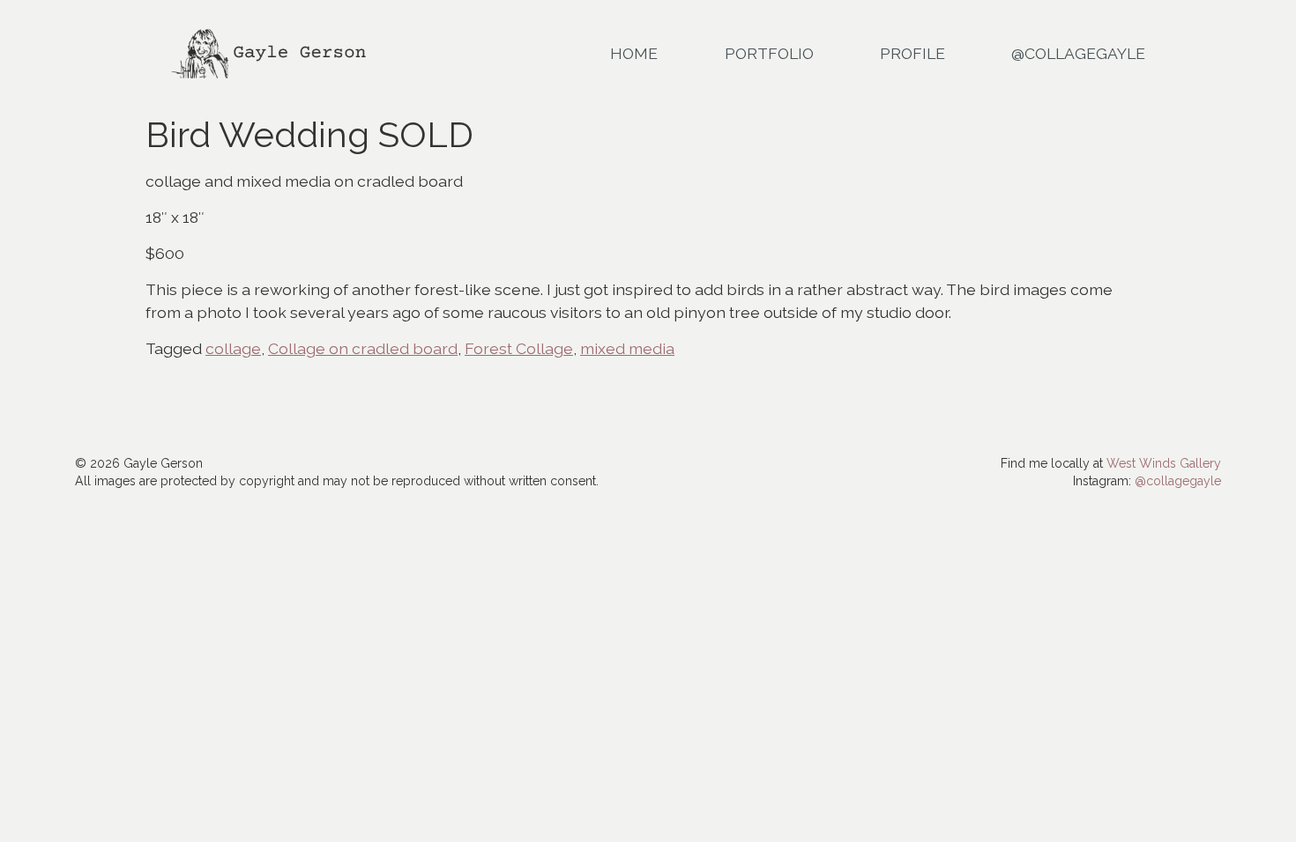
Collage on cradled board (363, 348)
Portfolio (769, 53)
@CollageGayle (1078, 53)
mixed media (627, 348)
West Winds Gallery (1163, 463)
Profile (912, 53)
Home (634, 53)
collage (233, 348)
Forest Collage (519, 348)
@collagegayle (1178, 481)
